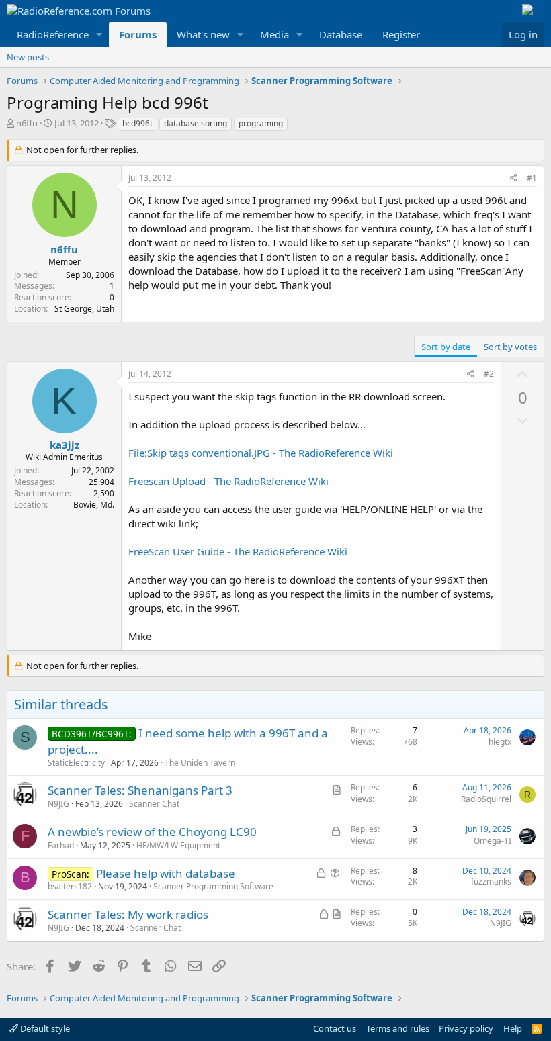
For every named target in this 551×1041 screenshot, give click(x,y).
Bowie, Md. (93, 504)
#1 (532, 177)
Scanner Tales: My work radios (128, 914)
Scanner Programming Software (213, 886)
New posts (28, 57)
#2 (489, 373)
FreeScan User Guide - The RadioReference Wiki (237, 551)
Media (274, 34)
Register (401, 34)
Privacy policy (466, 1028)
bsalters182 (70, 886)
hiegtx (500, 742)
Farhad (61, 845)
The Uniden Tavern (200, 762)
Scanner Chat (154, 803)
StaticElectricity (76, 762)
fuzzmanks (491, 881)
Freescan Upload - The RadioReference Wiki (228, 481)
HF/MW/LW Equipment (178, 845)
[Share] (513, 178)
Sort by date (445, 347)
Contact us (334, 1028)
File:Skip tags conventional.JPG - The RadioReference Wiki (260, 452)
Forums (138, 34)
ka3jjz (64, 444)
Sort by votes (510, 347)
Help (512, 1028)
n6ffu (27, 123)
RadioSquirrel (486, 799)
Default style (44, 1028)
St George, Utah (84, 308)
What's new (203, 34)
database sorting (195, 123)
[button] (99, 34)
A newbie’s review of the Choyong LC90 (152, 832)
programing (261, 123)
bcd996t (137, 123)
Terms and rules (397, 1028)
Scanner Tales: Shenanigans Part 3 (140, 790)
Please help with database (165, 873)
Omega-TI (492, 840)
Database (340, 34)
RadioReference (53, 34)
